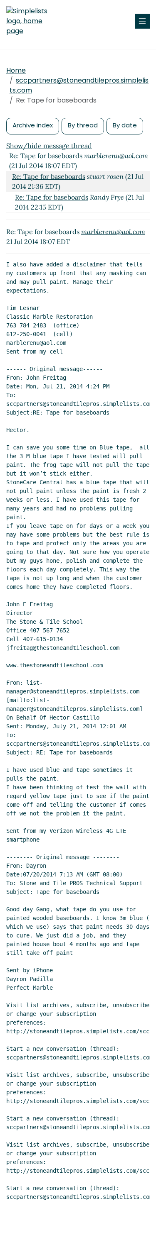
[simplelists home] (31, 21)
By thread (83, 125)
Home (16, 70)
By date (125, 125)
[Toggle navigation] (142, 21)
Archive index (32, 125)
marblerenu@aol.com (113, 231)
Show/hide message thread (49, 146)
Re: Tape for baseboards (48, 176)
